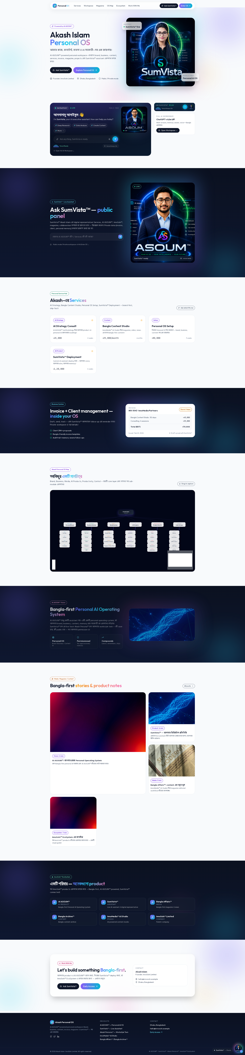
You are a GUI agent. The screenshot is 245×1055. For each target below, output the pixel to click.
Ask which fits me (187, 308)
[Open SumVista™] (238, 1048)
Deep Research (64, 125)
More (60, 131)
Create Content (99, 125)
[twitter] (55, 1036)
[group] (125, 512)
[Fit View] (53, 568)
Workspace (88, 6)
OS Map (110, 6)
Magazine (100, 6)
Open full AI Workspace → (65, 151)
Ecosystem (120, 6)
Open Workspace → (169, 130)
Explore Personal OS (85, 70)
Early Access (89, 986)
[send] (115, 139)
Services (77, 6)
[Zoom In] (53, 561)
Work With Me (134, 6)
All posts (187, 686)
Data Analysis (81, 125)
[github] (51, 1036)
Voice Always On (111, 146)
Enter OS (184, 6)
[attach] (57, 139)
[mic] (109, 139)
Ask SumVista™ (170, 6)
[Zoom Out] (53, 564)
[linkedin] (58, 1036)
